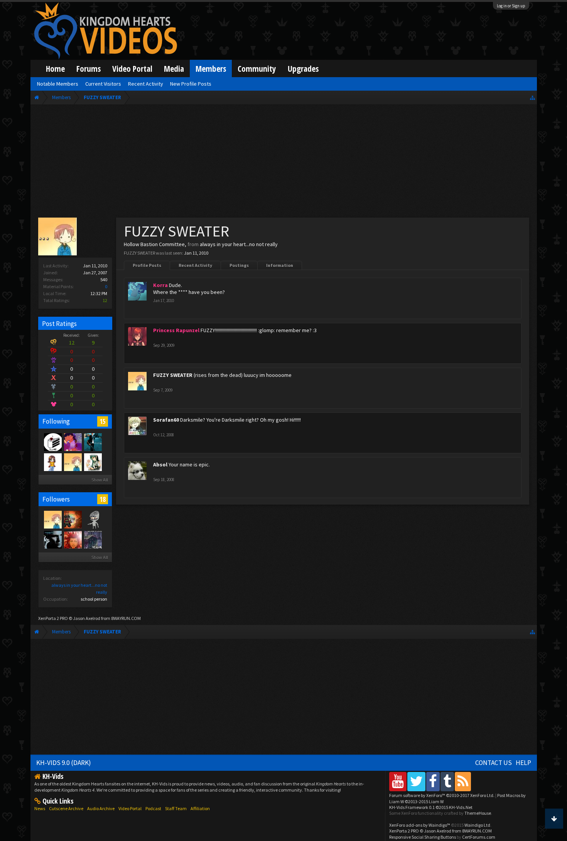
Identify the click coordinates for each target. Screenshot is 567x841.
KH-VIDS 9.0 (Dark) (63, 762)
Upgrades (303, 68)
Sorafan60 (166, 419)
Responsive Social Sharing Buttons (422, 837)
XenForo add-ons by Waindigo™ (419, 825)
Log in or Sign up (511, 5)
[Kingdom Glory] (52, 441)
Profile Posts (147, 265)
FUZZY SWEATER (172, 375)
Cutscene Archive (66, 808)
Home (55, 68)
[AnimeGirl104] (52, 462)
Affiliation (200, 808)
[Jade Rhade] (92, 462)
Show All (99, 480)
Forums (88, 68)
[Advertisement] (283, 163)
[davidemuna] (92, 519)
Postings (239, 265)
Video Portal (132, 68)
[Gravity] (92, 441)
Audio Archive (101, 808)
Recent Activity (195, 265)
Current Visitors (103, 83)
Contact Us (493, 762)
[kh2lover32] (72, 519)
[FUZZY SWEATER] (72, 462)
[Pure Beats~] (72, 441)
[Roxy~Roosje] (72, 539)
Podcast (153, 808)
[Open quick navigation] (532, 97)
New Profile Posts (190, 83)
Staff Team (176, 808)
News (39, 808)
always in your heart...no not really (239, 244)
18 (103, 499)
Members (211, 68)
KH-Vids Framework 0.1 (430, 807)
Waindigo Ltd (477, 825)
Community (257, 68)
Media (174, 68)
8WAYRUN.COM (126, 618)
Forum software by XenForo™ (441, 795)
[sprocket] (52, 539)
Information (279, 265)
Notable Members (57, 83)
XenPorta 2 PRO (53, 618)
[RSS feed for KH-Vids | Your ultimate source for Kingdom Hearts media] (462, 781)
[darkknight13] (92, 539)
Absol (160, 464)
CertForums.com (478, 837)
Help (523, 762)
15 (103, 421)
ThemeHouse (477, 813)
